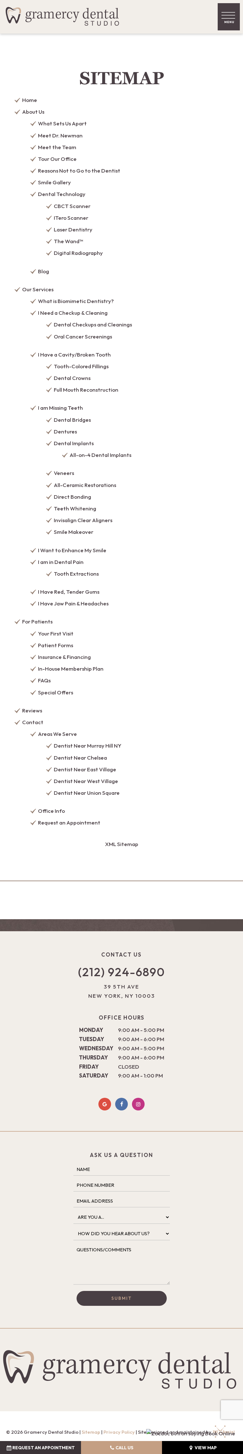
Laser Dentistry (73, 229)
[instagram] (138, 1104)
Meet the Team (57, 147)
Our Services (37, 289)
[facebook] (121, 1104)
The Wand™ (68, 241)
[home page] (64, 16)
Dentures (65, 431)
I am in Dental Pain (61, 562)
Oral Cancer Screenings (83, 336)
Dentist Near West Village (86, 781)
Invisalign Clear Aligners (83, 520)
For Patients (37, 621)
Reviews (32, 710)
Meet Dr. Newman (60, 135)
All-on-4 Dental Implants (100, 455)
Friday (89, 1066)
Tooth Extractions (76, 573)
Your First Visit (55, 633)
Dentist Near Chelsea (80, 757)
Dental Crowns (72, 378)
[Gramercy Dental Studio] (190, 1433)
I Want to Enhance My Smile (72, 550)
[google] (104, 1104)
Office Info (51, 810)
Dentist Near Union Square (87, 792)
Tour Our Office (57, 158)
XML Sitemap (121, 844)
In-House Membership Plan (70, 668)
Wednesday (96, 1048)
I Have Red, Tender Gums (68, 591)
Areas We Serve (57, 733)
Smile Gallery (54, 182)
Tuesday (91, 1039)
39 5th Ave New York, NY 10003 (121, 991)
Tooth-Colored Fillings (81, 366)
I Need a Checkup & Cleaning (73, 312)
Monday (91, 1030)
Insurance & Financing (64, 657)
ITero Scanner (71, 217)
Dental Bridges (72, 419)
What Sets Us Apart (62, 123)
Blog (43, 271)
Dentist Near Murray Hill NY (88, 745)
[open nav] (229, 16)
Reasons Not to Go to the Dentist (79, 170)
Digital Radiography (78, 253)
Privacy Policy (119, 1432)
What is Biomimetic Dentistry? (76, 301)
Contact (32, 722)
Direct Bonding (72, 496)
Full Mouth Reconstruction (86, 389)
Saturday (93, 1075)
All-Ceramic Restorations (85, 485)
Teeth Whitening (75, 508)
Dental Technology (61, 194)
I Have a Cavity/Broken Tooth (74, 354)
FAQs (44, 680)
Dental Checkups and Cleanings (93, 324)
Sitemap (91, 1432)
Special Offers (55, 692)
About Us (33, 111)
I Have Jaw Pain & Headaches (73, 603)
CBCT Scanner (72, 206)
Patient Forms (55, 645)
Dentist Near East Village (85, 769)
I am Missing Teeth (60, 407)
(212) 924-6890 (121, 971)
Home (29, 100)
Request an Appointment (69, 822)
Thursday (93, 1057)
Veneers (64, 473)
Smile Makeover (73, 531)
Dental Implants (74, 443)
